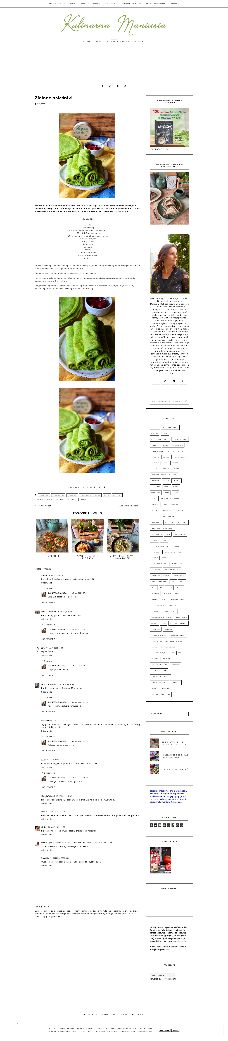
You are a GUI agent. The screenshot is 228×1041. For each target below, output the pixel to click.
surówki (155, 659)
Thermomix (179, 510)
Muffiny (176, 481)
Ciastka (154, 433)
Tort (153, 516)
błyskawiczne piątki (160, 546)
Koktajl (175, 463)
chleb (176, 546)
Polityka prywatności (156, 4)
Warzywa (169, 522)
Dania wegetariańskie (173, 445)
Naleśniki (72, 495)
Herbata (155, 457)
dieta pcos (177, 564)
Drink (180, 451)
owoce (154, 623)
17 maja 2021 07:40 (65, 684)
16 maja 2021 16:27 (68, 612)
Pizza (175, 493)
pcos (164, 623)
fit (161, 588)
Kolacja (155, 469)
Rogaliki (155, 504)
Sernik (154, 510)
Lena (43, 648)
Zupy (168, 534)
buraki (154, 540)
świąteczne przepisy (160, 694)
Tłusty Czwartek (166, 516)
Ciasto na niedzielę (160, 439)
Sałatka (174, 504)
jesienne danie (177, 599)
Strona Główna (55, 4)
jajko (164, 599)
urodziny (176, 665)
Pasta (166, 493)
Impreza (166, 457)
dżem (153, 588)
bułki (164, 540)
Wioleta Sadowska (50, 612)
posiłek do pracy (44, 500)
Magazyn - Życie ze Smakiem (164, 475)
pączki (154, 647)
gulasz (179, 588)
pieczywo (155, 629)
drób (173, 582)
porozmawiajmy (158, 635)
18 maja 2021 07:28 (79, 629)
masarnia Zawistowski (161, 617)
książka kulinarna (159, 611)
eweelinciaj (46, 721)
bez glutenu (179, 534)
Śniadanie (71, 500)
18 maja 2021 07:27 (79, 593)
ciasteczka (156, 552)
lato (174, 611)
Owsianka (155, 493)
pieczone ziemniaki (178, 623)
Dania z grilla (157, 451)
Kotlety (166, 469)
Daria (43, 760)
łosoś (154, 688)
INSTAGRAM (122, 1015)
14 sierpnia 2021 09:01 (60, 858)
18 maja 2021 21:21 (64, 796)
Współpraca (110, 4)
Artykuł (155, 427)
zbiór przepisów (158, 671)
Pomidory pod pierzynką (175, 769)
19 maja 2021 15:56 (57, 812)
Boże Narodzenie (170, 427)
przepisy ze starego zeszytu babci (167, 641)
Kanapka (155, 463)
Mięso (166, 481)
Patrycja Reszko (49, 684)
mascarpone (58, 495)
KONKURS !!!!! (179, 457)
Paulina (45, 812)
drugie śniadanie (159, 582)
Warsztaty (156, 522)
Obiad (106, 495)
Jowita (44, 575)
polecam (117, 495)
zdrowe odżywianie (160, 677)
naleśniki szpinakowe (90, 495)
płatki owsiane (168, 647)
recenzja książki (159, 653)
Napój (166, 487)
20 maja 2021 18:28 (56, 827)
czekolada (167, 558)
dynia (182, 582)
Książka (177, 469)
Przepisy (71, 4)
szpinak (59, 500)
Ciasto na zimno (180, 439)
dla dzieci (44, 495)
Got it (175, 1030)
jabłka (154, 599)
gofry (169, 588)
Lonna (44, 827)
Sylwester (166, 510)
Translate (171, 979)
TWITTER (105, 1015)
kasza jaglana (157, 605)
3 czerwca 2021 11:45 (102, 843)
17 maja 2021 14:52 (55, 760)
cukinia (154, 558)
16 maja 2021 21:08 (54, 648)
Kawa (165, 463)
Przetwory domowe (170, 498)
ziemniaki (176, 682)
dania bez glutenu (159, 564)
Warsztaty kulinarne (131, 4)
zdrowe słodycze (159, 682)
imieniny (155, 593)
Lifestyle (96, 4)
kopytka (172, 605)
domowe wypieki (172, 570)
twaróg (83, 500)
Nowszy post (44, 506)
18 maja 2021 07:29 (79, 741)
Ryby (165, 504)
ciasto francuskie (173, 552)
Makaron (155, 481)
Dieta (83, 4)
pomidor (168, 629)
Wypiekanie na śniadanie (162, 528)
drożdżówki (179, 576)
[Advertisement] (114, 64)
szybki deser (169, 659)
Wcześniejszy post (128, 506)
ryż (172, 653)
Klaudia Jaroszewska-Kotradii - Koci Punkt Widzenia (66, 843)
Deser (171, 451)
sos (179, 653)
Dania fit (155, 445)
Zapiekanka (156, 534)
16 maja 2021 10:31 (56, 575)
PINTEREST (141, 1015)
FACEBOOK (92, 1015)
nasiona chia (181, 617)
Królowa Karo (48, 796)
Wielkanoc (182, 522)
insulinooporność (171, 593)
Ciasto (165, 433)
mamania (45, 858)
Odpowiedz (46, 583)
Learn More (164, 1030)
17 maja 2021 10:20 (61, 721)
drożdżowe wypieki (160, 576)
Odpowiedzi (49, 588)
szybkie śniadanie (159, 665)
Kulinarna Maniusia (57, 593)
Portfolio (175, 4)
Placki (154, 498)
